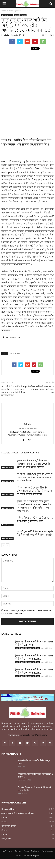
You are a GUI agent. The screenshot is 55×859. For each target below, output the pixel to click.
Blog (10, 851)
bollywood (6, 838)
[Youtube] (30, 440)
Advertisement (47, 851)
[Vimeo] (35, 743)
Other (4, 830)
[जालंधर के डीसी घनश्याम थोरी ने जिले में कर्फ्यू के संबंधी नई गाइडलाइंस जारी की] (8, 764)
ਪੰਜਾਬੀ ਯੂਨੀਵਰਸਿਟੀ (9, 172)
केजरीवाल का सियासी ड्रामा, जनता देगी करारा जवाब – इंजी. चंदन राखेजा (41, 389)
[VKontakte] (43, 743)
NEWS (17, 15)
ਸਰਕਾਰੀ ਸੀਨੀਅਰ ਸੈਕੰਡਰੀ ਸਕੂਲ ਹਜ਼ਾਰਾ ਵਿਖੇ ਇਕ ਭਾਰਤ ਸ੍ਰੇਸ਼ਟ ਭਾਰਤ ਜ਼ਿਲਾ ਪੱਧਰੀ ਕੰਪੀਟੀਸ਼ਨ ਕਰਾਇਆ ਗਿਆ (14, 391)
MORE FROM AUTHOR (30, 453)
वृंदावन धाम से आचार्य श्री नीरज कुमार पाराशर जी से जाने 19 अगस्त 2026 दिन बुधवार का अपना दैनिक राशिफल (34, 463)
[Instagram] (20, 743)
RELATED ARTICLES (9, 453)
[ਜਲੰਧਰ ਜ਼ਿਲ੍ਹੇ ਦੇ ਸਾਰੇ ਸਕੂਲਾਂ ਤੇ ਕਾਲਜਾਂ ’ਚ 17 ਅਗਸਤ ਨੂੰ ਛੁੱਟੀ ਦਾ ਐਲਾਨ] (8, 521)
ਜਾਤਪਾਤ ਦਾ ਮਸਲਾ (46, 165)
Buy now (18, 851)
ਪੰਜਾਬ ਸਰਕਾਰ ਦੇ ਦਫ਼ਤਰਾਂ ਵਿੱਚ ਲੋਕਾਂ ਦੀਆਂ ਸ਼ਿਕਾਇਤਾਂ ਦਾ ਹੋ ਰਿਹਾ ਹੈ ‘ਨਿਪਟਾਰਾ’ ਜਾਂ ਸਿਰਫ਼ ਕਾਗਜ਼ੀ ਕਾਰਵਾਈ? (35, 491)
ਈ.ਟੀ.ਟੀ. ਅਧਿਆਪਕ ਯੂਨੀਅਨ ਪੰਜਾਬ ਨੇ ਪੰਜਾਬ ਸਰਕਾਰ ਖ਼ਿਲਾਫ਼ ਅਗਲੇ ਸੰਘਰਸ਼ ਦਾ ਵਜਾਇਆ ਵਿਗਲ (34, 477)
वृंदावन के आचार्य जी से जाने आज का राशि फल (27, 648)
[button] (51, 4)
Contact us (35, 851)
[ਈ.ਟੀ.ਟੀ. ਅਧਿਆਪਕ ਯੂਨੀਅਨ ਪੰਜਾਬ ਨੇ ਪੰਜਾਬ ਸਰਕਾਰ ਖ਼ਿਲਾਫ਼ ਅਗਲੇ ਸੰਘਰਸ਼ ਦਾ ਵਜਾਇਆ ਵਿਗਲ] (8, 477)
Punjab (23, 15)
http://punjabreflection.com (28, 428)
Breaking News (7, 15)
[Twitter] (27, 743)
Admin (6, 35)
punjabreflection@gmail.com (33, 735)
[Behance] (4, 743)
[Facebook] (24, 440)
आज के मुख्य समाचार (8, 826)
